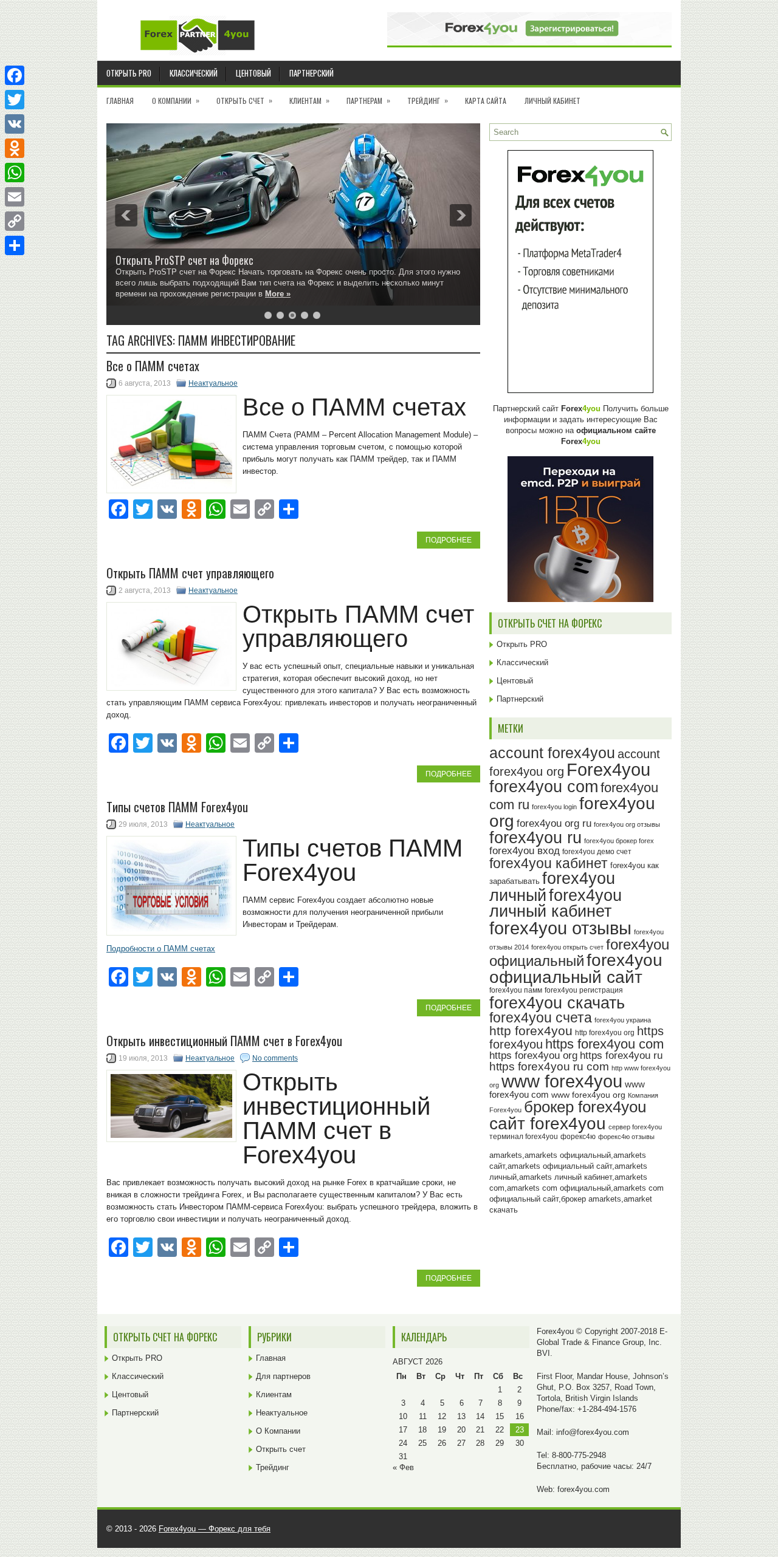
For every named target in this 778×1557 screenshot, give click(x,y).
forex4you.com (583, 1489)
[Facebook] (14, 75)
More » (278, 293)
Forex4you (608, 769)
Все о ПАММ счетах (152, 366)
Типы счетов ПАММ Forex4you (177, 807)
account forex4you (552, 752)
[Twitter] (14, 99)
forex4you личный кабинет (555, 903)
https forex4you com (604, 1044)
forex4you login (554, 806)
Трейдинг (427, 100)
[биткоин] (580, 599)
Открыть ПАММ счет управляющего (190, 573)
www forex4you (561, 1081)
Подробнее (448, 540)
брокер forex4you (585, 1106)
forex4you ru (535, 837)
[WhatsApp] (14, 172)
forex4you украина (622, 1020)
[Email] (14, 197)
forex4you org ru (554, 823)
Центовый (253, 73)
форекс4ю (578, 1136)
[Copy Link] (14, 221)
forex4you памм (515, 990)
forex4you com (543, 787)
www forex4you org (588, 1095)
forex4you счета (540, 1017)
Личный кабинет (552, 100)
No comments (275, 1058)
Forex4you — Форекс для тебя (214, 1528)
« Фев (403, 1467)
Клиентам (309, 100)
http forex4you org (605, 1032)
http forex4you (531, 1031)
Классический (194, 73)
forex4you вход (524, 850)
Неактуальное (213, 383)
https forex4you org (533, 1055)
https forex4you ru (621, 1055)
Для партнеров (283, 1376)
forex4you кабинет (548, 863)
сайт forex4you (547, 1123)
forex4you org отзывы (627, 824)
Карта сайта (485, 100)
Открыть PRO (128, 73)
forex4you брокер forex (619, 840)
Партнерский (311, 73)
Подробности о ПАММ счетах (160, 948)
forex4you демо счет (597, 851)
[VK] (14, 124)
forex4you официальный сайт (576, 969)
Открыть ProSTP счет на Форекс (184, 260)
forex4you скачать (557, 1002)
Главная (120, 100)
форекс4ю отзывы (626, 1136)
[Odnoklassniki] (14, 148)
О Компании (175, 100)
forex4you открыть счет (567, 947)
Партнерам (368, 100)
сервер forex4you (635, 1127)
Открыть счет (244, 100)
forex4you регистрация (584, 990)
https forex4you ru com (549, 1066)
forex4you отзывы (560, 928)
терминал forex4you (523, 1136)
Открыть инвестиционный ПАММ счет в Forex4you (224, 1041)
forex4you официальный (579, 952)
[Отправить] (14, 245)
